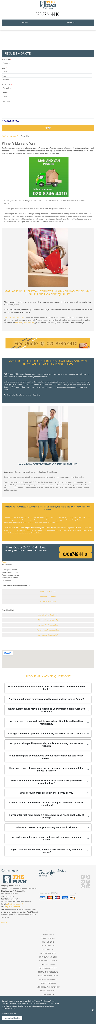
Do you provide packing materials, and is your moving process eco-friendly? (46, 744)
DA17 (25, 323)
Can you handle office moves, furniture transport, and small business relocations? (46, 803)
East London (48, 949)
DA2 (5, 317)
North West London (48, 961)
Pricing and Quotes (48, 991)
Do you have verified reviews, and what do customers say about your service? (46, 850)
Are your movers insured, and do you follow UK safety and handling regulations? (46, 722)
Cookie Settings (9, 1013)
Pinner (4, 562)
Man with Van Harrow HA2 (48, 620)
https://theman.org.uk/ (13, 907)
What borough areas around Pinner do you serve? (46, 793)
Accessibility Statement (48, 976)
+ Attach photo (10, 120)
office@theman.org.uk (14, 904)
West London (48, 942)
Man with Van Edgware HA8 (48, 635)
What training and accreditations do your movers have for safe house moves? (46, 757)
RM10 (18, 317)
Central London (48, 938)
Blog (48, 931)
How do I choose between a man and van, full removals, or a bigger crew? (46, 838)
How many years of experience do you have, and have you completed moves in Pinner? (46, 769)
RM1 (17, 323)
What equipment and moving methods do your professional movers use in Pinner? (46, 710)
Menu (25, 22)
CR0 (20, 323)
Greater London (48, 964)
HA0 (29, 323)
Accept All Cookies (12, 1018)
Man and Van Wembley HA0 (48, 625)
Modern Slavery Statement (48, 987)
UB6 (33, 323)
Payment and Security (48, 968)
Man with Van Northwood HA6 (47, 630)
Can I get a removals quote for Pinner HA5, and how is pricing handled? (46, 733)
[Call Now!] (75, 555)
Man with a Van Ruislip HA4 (48, 615)
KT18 (9, 317)
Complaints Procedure (48, 972)
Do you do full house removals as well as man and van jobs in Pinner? (46, 699)
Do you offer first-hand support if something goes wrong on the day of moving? (46, 816)
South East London (48, 953)
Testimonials (48, 934)
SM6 (22, 317)
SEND (48, 128)
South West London (48, 957)
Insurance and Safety (48, 979)
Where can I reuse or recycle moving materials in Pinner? (46, 827)
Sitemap (4, 922)
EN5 (13, 317)
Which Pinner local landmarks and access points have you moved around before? (46, 781)
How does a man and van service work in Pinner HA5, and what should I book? (46, 688)
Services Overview (48, 983)
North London (48, 946)
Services (71, 22)
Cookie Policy (48, 994)
